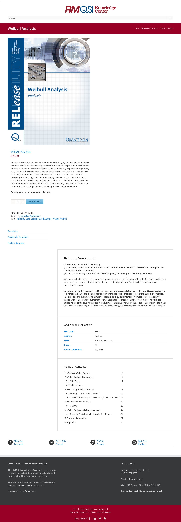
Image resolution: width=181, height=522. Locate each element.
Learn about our (21, 491)
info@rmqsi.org (135, 479)
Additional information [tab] (18, 237)
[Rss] (105, 518)
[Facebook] (90, 518)
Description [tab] (13, 231)
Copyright (74, 512)
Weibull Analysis (60, 218)
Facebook (18, 442)
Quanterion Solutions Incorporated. (26, 485)
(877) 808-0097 (133, 470)
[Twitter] (100, 518)
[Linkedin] (95, 518)
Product (61, 442)
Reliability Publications (150, 29)
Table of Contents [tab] (16, 243)
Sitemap (107, 512)
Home (138, 29)
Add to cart (35, 201)
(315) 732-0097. (130, 473)
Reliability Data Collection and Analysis (34, 218)
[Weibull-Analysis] (49, 91)
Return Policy (97, 512)
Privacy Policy (85, 512)
